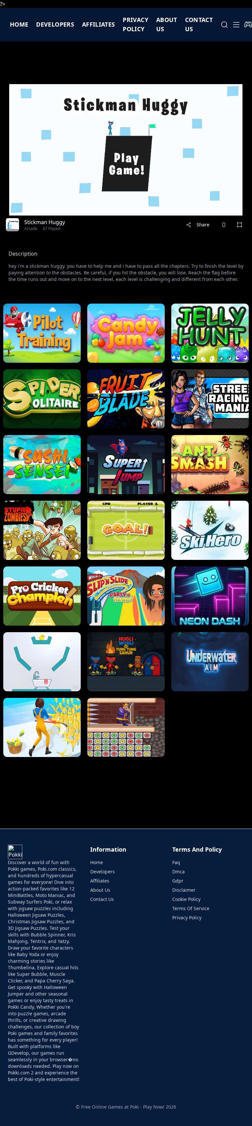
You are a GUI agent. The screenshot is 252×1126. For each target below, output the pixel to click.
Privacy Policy (135, 24)
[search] (224, 25)
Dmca (178, 871)
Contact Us (102, 899)
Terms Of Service (190, 908)
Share (203, 224)
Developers (55, 24)
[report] (223, 224)
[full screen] (239, 224)
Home (19, 24)
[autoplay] (248, 25)
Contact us (199, 24)
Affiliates (98, 24)
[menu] (236, 25)
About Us (100, 890)
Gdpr (177, 881)
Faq (176, 862)
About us (166, 24)
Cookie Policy (186, 899)
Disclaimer (184, 890)
